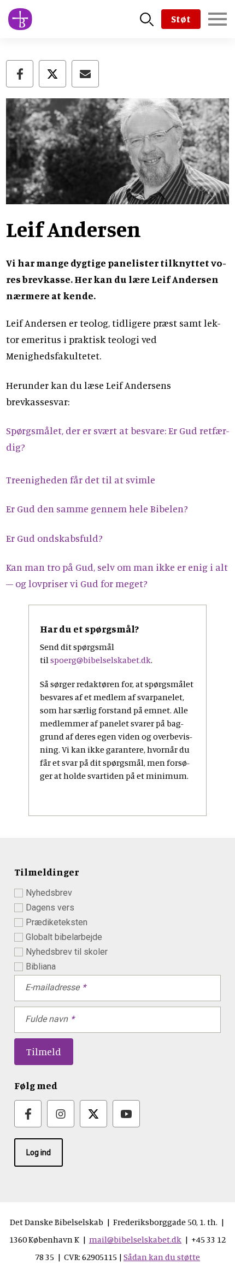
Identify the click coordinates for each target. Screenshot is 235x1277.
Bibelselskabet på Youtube (126, 1113)
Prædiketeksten (56, 922)
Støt (181, 19)
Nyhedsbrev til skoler (67, 952)
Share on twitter (52, 73)
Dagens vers (50, 907)
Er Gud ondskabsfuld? (54, 538)
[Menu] (217, 19)
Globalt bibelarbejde (64, 937)
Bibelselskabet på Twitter (93, 1113)
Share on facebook (19, 73)
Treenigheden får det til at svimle (80, 480)
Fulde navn (46, 1019)
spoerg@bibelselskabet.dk (100, 659)
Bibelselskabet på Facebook (28, 1113)
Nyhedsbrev (49, 893)
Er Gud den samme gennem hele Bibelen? (97, 508)
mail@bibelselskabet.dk (135, 1239)
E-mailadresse (52, 987)
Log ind (38, 1152)
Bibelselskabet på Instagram (60, 1113)
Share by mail (85, 73)
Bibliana (41, 966)
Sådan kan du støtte (162, 1256)
